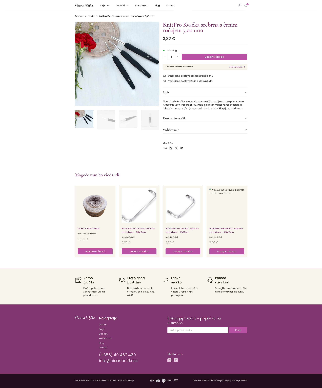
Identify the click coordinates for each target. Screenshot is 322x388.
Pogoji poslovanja (232, 381)
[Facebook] (171, 148)
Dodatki (103, 333)
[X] (176, 148)
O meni (170, 5)
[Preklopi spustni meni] (108, 5)
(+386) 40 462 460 (117, 355)
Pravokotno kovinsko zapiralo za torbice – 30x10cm (138, 230)
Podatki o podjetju (216, 381)
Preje (101, 329)
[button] (246, 5)
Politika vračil (235, 67)
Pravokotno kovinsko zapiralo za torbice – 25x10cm (226, 230)
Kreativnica (141, 5)
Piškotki (244, 381)
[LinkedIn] (182, 148)
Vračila (205, 381)
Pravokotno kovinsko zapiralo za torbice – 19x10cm (182, 230)
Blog (157, 5)
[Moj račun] (240, 5)
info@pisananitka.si (118, 360)
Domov (79, 16)
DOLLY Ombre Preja (88, 228)
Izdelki (91, 16)
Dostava (197, 381)
